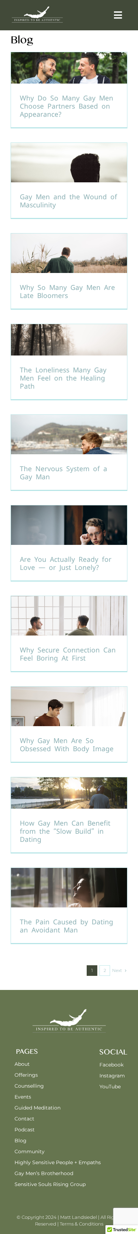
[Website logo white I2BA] (37, 8)
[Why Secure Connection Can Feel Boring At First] (69, 633)
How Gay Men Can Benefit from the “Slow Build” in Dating (65, 831)
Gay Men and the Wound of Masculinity (68, 201)
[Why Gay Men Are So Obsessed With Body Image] (69, 724)
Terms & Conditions (81, 1224)
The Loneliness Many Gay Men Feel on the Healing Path (63, 378)
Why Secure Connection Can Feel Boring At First (68, 654)
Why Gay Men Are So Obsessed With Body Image (67, 744)
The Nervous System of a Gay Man (63, 472)
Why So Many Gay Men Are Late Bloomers (67, 291)
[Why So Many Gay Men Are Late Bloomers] (69, 271)
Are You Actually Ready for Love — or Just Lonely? (65, 563)
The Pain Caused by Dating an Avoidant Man (66, 926)
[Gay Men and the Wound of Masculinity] (69, 180)
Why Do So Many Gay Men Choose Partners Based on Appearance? (66, 106)
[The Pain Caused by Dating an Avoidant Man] (69, 905)
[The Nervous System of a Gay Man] (69, 452)
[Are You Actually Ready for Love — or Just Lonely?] (69, 542)
